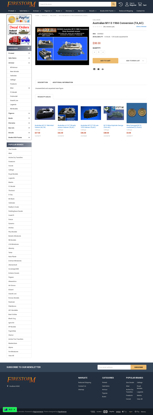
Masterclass (12, 343)
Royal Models (13, 174)
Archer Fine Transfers (15, 339)
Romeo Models (13, 298)
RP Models (12, 327)
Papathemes (62, 411)
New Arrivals (14, 71)
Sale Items (23, 11)
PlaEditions (12, 306)
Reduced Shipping (126, 11)
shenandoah (12, 265)
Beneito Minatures (14, 236)
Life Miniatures (13, 244)
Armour (36, 11)
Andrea (11, 228)
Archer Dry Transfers (15, 157)
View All (11, 356)
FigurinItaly (12, 331)
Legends (13, 104)
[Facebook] (94, 69)
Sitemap (81, 389)
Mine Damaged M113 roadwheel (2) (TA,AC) (134, 126)
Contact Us (141, 11)
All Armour (13, 67)
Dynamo (11, 223)
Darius (10, 219)
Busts (58, 11)
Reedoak (11, 302)
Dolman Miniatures (14, 261)
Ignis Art (11, 323)
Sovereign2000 (13, 269)
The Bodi (11, 190)
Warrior (11, 335)
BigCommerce (38, 411)
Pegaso (11, 277)
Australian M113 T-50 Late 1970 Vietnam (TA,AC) (89, 126)
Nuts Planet (12, 256)
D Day (10, 195)
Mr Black (11, 199)
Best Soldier (12, 314)
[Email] (98, 69)
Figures (47, 11)
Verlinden (13, 76)
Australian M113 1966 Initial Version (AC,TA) (44, 126)
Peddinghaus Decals (15, 211)
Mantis (10, 182)
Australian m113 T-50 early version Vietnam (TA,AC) (67, 126)
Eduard (10, 290)
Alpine (10, 347)
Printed (11, 11)
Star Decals (12, 149)
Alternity (11, 248)
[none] (62, 46)
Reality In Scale (13, 207)
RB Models (14, 109)
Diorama (69, 11)
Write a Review (141, 26)
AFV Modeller (13, 310)
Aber (12, 88)
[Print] (102, 69)
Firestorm (13, 84)
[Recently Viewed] (121, 4)
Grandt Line (14, 100)
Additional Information (63, 82)
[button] (19, 30)
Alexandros (12, 281)
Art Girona (11, 285)
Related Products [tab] (44, 97)
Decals (92, 11)
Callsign (13, 80)
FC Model (13, 92)
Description (43, 82)
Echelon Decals (13, 273)
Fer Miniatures (13, 351)
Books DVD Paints (107, 11)
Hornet (10, 166)
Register (133, 5)
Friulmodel (13, 96)
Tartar (10, 252)
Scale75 (11, 215)
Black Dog (12, 318)
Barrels (81, 11)
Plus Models (12, 232)
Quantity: (97, 48)
